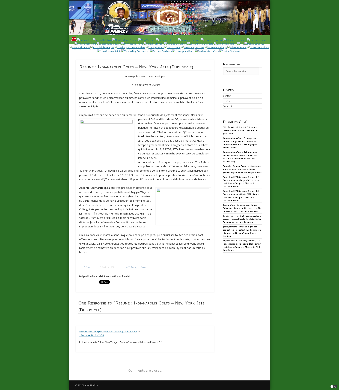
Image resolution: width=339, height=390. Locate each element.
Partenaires (229, 106)
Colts (133, 267)
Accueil (78, 49)
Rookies (144, 267)
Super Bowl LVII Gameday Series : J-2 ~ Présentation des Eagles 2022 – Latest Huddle (241, 180)
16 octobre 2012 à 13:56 (91, 335)
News (91, 49)
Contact (227, 95)
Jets (138, 267)
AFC (128, 267)
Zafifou (87, 267)
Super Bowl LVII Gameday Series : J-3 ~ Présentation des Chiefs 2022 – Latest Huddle (241, 194)
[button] (333, 386)
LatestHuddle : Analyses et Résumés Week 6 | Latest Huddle (108, 331)
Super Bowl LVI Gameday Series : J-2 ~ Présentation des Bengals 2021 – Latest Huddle (242, 243)
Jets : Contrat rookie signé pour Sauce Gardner (242, 232)
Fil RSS (226, 100)
